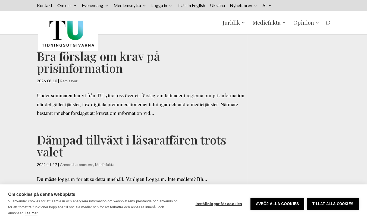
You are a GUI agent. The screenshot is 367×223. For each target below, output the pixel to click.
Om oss (64, 5)
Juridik (231, 23)
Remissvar (68, 80)
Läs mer (31, 213)
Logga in (159, 5)
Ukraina (217, 5)
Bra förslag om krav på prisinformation (98, 62)
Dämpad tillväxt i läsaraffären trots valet (131, 145)
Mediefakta (267, 23)
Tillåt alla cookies (332, 204)
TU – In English (191, 5)
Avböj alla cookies (277, 204)
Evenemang (92, 5)
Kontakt (44, 5)
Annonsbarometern (76, 164)
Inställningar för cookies (219, 204)
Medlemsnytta (127, 5)
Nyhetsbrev (241, 5)
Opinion (303, 23)
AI (264, 5)
